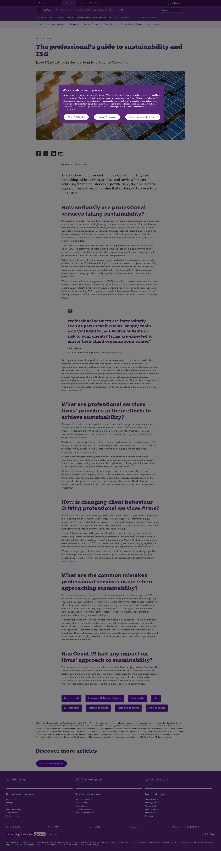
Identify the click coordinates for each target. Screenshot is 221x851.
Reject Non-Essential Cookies (142, 117)
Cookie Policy (69, 109)
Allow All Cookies (76, 117)
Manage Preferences (107, 117)
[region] (111, 104)
